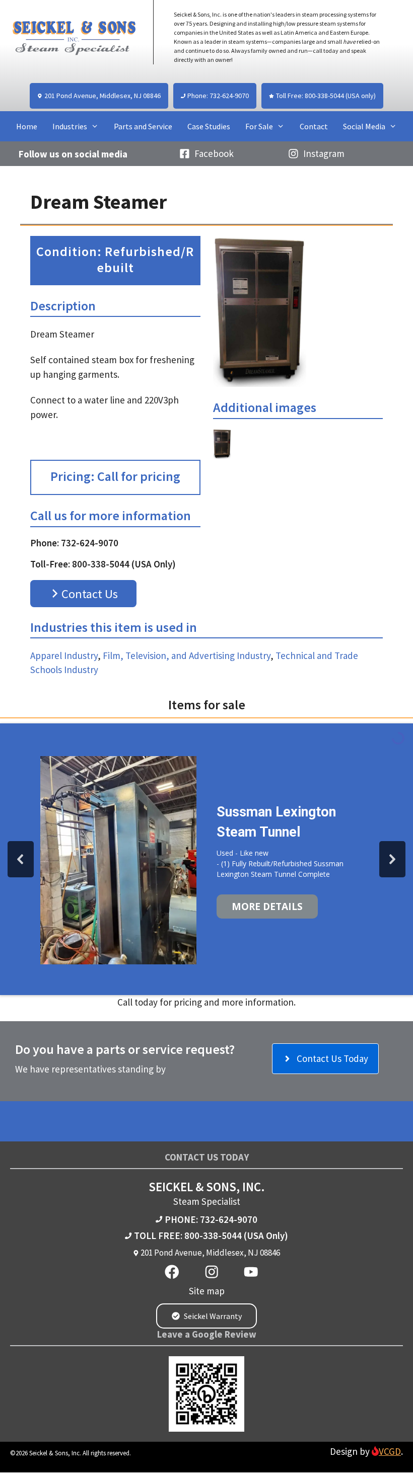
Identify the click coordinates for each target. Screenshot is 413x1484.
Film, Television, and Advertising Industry (186, 655)
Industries (69, 126)
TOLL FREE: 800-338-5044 (188, 1235)
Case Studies (208, 126)
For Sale (259, 126)
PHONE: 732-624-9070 (211, 1219)
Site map (207, 1291)
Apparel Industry (64, 655)
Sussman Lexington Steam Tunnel (276, 822)
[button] (21, 859)
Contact (314, 126)
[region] (206, 859)
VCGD (390, 1451)
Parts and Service (143, 126)
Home (26, 126)
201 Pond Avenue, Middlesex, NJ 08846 (210, 1252)
